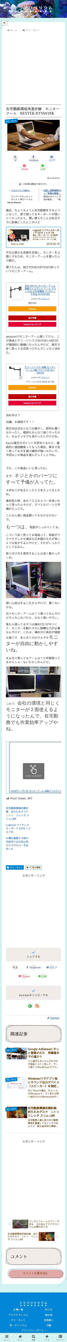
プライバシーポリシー (33, 1330)
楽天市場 (32, 318)
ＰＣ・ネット (16, 867)
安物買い (49, 1320)
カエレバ (45, 299)
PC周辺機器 (35, 867)
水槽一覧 (18, 1309)
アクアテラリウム (18, 1315)
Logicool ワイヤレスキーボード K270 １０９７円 (18, 828)
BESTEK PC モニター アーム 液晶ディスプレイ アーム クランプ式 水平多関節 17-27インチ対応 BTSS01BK (40, 290)
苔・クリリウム (18, 1325)
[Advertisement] (33, 68)
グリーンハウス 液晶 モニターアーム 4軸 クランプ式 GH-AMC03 (40, 370)
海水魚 (49, 1315)
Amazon (32, 308)
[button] (59, 809)
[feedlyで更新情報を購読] (30, 1005)
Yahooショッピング (32, 324)
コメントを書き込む (35, 1273)
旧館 (48, 1325)
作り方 (49, 1309)
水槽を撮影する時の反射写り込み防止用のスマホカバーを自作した (17, 843)
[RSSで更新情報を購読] (37, 1005)
